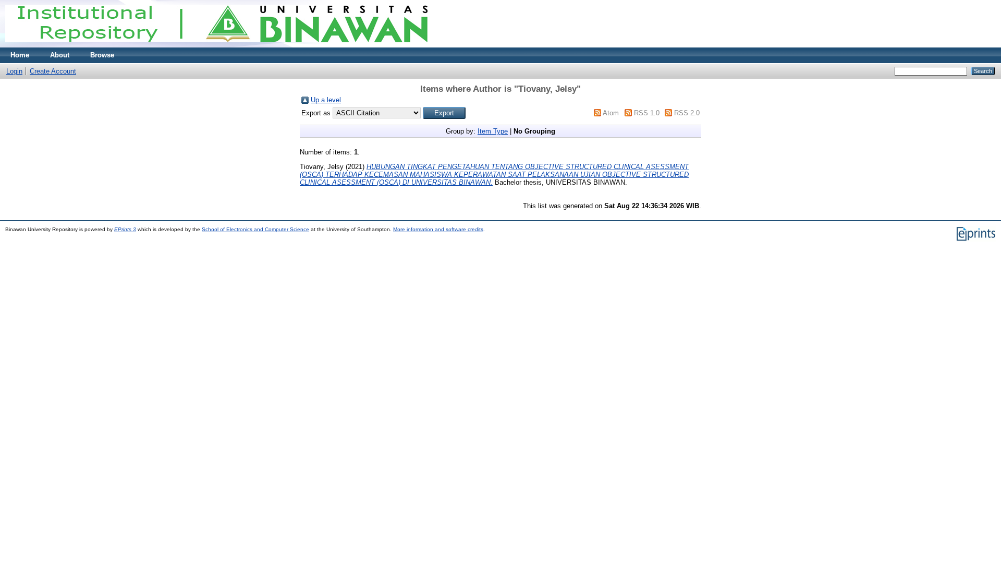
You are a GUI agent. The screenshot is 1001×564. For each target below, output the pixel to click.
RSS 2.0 (687, 113)
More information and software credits (438, 229)
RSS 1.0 (647, 113)
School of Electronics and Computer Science (255, 229)
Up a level (326, 100)
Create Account (53, 71)
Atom (611, 113)
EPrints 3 (125, 229)
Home (19, 55)
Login (14, 71)
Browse (102, 55)
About (59, 55)
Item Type (493, 131)
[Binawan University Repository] (216, 45)
